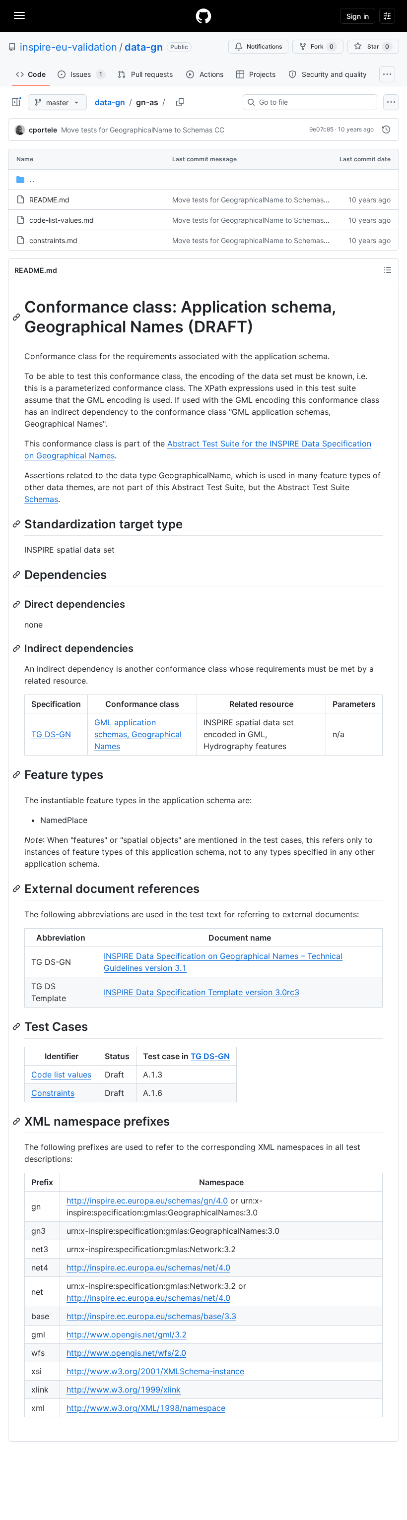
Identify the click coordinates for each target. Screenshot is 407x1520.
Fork (322, 46)
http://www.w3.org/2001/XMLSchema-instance (155, 1371)
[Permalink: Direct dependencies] (17, 604)
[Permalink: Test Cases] (17, 1027)
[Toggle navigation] (19, 15)
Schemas (41, 499)
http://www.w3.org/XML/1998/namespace (146, 1408)
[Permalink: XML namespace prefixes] (17, 1121)
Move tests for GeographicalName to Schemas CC (142, 130)
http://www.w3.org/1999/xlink (124, 1389)
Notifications (264, 46)
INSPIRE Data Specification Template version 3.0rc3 (201, 992)
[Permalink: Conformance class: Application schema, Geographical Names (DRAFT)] (17, 317)
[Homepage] (203, 16)
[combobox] (314, 102)
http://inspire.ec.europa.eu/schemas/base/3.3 (151, 1316)
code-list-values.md (61, 220)
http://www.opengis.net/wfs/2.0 (126, 1353)
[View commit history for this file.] (386, 129)
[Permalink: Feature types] (17, 774)
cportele (43, 130)
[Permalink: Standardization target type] (17, 524)
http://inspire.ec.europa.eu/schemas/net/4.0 (148, 1267)
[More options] (391, 102)
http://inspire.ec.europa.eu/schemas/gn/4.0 (147, 1200)
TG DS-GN (51, 734)
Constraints (52, 1093)
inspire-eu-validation (68, 47)
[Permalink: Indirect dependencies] (17, 648)
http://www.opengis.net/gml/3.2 (127, 1334)
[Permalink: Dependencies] (17, 574)
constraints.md (53, 240)
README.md (49, 199)
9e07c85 (321, 129)
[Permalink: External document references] (17, 888)
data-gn (144, 47)
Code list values (61, 1074)
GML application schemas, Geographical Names (138, 734)
